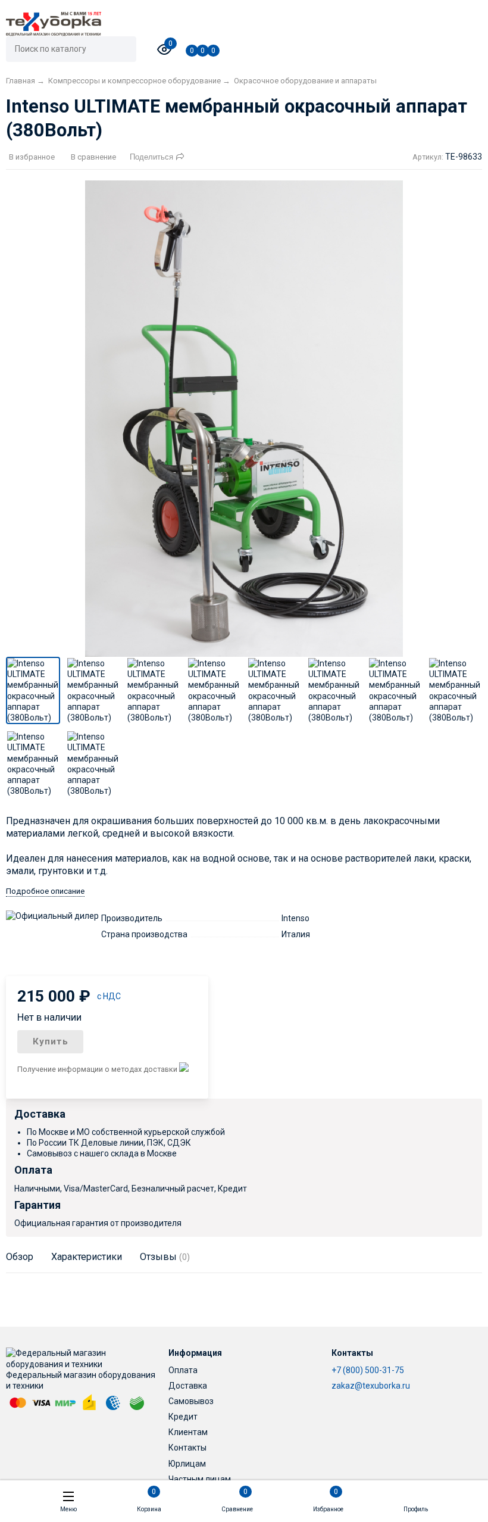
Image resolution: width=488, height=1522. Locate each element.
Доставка (187, 1385)
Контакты (187, 1447)
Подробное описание (45, 891)
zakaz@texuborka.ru (370, 1385)
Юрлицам (187, 1463)
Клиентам (188, 1432)
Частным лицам (199, 1479)
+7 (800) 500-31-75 (367, 1370)
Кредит (183, 1416)
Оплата (183, 1370)
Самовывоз (191, 1401)
